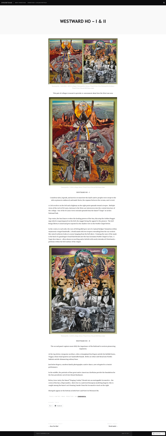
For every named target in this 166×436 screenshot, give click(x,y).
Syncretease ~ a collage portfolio (37, 2)
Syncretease (6, 3)
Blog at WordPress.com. (43, 433)
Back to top (125, 433)
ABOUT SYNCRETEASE (20, 2)
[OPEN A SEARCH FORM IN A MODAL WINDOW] (164, 2)
